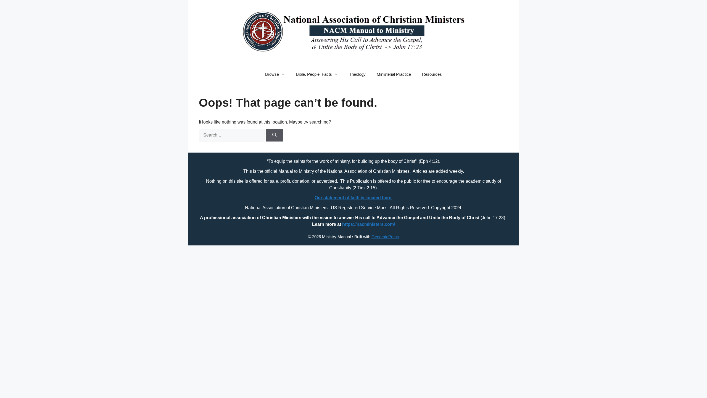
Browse (272, 74)
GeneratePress (385, 236)
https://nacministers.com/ (368, 224)
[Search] (274, 135)
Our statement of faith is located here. (353, 197)
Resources (432, 74)
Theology (357, 74)
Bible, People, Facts (314, 74)
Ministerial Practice (394, 74)
